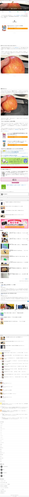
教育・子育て (2, 7)
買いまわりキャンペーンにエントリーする (15, 167)
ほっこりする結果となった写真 (18, 15)
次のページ (16, 182)
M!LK (3, 469)
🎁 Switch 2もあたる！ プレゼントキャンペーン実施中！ (5, 0)
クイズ (1, 430)
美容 (0, 461)
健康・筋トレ (1, 447)
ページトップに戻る (14, 496)
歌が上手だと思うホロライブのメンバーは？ (7, 386)
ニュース (1, 437)
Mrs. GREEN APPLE (5, 466)
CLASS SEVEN (4, 472)
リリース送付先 (2, 489)
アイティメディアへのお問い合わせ (4, 487)
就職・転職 (1, 454)
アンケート (1, 380)
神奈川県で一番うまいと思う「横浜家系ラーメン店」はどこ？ (9, 393)
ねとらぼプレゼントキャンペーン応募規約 (5, 484)
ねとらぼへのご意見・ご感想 (3, 482)
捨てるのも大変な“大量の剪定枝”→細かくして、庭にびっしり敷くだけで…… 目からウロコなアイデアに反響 (16, 374)
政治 (0, 456)
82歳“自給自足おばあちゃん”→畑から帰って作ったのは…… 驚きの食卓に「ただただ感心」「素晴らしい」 (16, 366)
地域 (0, 451)
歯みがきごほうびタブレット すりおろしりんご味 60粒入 (15, 25)
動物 (0, 449)
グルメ (1, 432)
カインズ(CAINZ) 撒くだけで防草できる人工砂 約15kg (9, 155)
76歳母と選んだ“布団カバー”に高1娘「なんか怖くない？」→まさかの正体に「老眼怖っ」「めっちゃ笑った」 (16, 352)
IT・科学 (1, 423)
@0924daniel (16, 47)
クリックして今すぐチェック (18, 28)
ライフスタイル (2, 442)
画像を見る (14, 179)
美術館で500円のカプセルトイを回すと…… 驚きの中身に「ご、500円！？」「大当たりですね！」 (15, 371)
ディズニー (1, 435)
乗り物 (1, 444)
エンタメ (1, 425)
